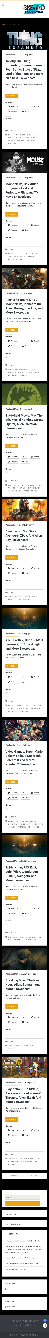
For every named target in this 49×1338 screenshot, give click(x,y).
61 (32, 1176)
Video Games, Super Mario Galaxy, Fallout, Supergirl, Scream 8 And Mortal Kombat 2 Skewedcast (24, 730)
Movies (23, 256)
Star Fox (23, 375)
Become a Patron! (11, 1214)
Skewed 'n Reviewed (24, 1321)
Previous (13, 1176)
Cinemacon (30, 597)
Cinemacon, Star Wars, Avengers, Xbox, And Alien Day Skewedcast (24, 510)
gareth (31, 54)
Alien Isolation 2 (16, 485)
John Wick (31, 937)
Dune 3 (22, 937)
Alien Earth (13, 1159)
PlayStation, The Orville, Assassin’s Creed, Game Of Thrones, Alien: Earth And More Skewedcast (24, 1067)
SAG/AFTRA (35, 708)
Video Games (33, 827)
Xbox (30, 600)
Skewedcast (24, 824)
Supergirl (21, 827)
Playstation (26, 1161)
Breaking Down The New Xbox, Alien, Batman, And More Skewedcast (24, 959)
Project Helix (30, 1046)
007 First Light (15, 705)
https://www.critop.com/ (24, 1335)
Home (5, 25)
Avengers (19, 597)
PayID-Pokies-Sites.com (13, 1224)
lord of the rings (16, 135)
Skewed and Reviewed (18, 711)
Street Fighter (30, 491)
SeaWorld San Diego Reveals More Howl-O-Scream (22, 1263)
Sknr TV (12, 131)
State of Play (31, 138)
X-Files (22, 259)
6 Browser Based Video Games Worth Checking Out (22, 1241)
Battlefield (31, 485)
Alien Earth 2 (30, 705)
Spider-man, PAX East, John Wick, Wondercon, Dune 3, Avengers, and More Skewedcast (24, 846)
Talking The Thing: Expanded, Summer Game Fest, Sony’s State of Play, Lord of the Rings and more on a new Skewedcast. (24, 39)
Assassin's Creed (29, 1159)
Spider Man (19, 940)
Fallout (12, 821)
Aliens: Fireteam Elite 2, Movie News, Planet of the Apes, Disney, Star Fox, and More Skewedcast (24, 278)
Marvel (11, 600)
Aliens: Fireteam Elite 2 (19, 369)
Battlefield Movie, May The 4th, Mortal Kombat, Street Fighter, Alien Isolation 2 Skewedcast (24, 394)
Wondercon (31, 940)
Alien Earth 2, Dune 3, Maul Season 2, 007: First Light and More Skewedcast (24, 618)
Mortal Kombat (24, 488)
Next (37, 1176)
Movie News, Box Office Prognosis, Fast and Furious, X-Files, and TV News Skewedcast (24, 162)
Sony (21, 138)
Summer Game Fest (17, 140)
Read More (12, 96)
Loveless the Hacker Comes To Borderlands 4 (20, 1258)
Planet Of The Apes (17, 372)
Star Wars (21, 600)
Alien (10, 597)
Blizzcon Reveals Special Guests (16, 1269)
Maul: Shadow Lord (20, 708)
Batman (18, 1046)
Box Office (13, 254)
